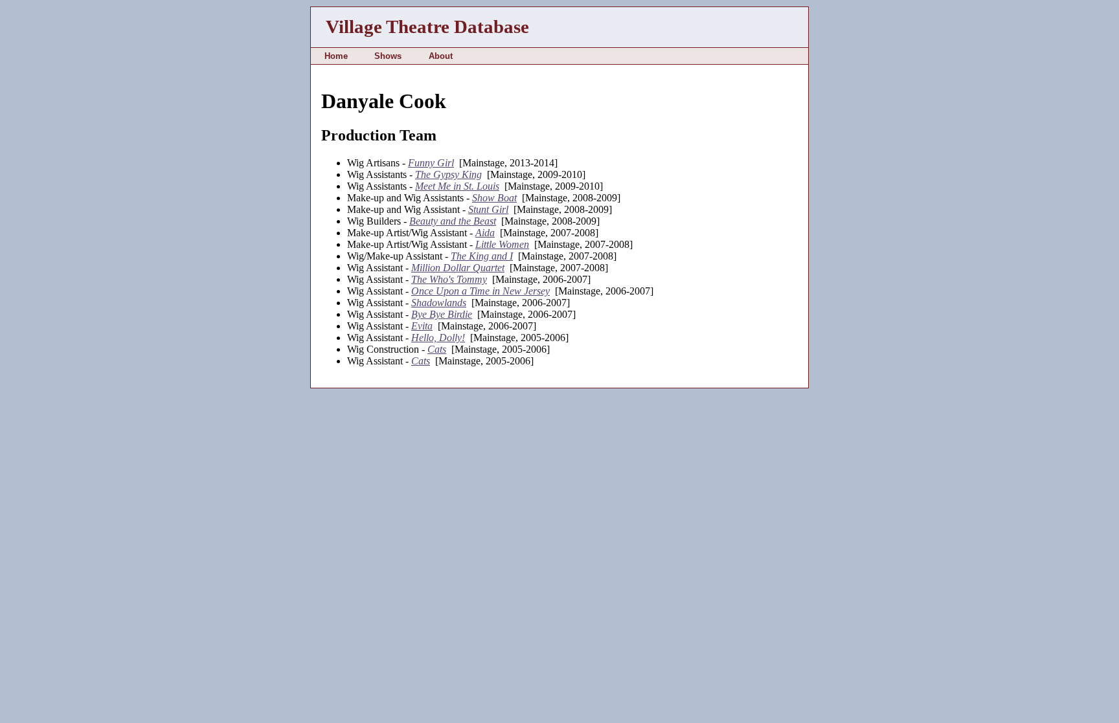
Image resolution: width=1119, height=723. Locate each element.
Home (336, 56)
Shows (387, 56)
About (441, 56)
